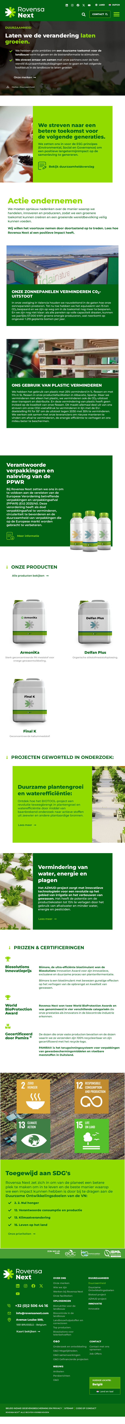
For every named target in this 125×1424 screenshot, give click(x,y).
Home (15, 87)
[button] (84, 14)
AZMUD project (97, 1298)
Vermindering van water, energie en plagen (63, 873)
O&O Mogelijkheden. (65, 1350)
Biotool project (97, 1294)
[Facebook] (78, 5)
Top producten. (62, 1327)
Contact (95, 1341)
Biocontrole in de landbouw (63, 1315)
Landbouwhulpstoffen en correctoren (68, 1322)
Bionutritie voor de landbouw (64, 1307)
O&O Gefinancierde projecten (70, 1359)
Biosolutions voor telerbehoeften (63, 1333)
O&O (56, 1341)
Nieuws (58, 1366)
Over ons (59, 1278)
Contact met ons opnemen (99, 1348)
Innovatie (95, 1303)
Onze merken (61, 1283)
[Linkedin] (67, 5)
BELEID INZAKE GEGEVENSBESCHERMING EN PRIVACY (34, 1408)
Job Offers (96, 1353)
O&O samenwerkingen (66, 1355)
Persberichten (61, 1375)
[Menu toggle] (116, 14)
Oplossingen (62, 1300)
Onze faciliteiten (63, 1295)
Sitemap (68, 1408)
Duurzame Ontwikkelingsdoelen (101, 1289)
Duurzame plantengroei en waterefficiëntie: (50, 790)
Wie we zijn (60, 1287)
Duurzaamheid (98, 1278)
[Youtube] (89, 5)
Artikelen (58, 1371)
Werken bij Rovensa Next (68, 1291)
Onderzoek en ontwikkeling (70, 1346)
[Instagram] (72, 5)
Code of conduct (86, 1408)
